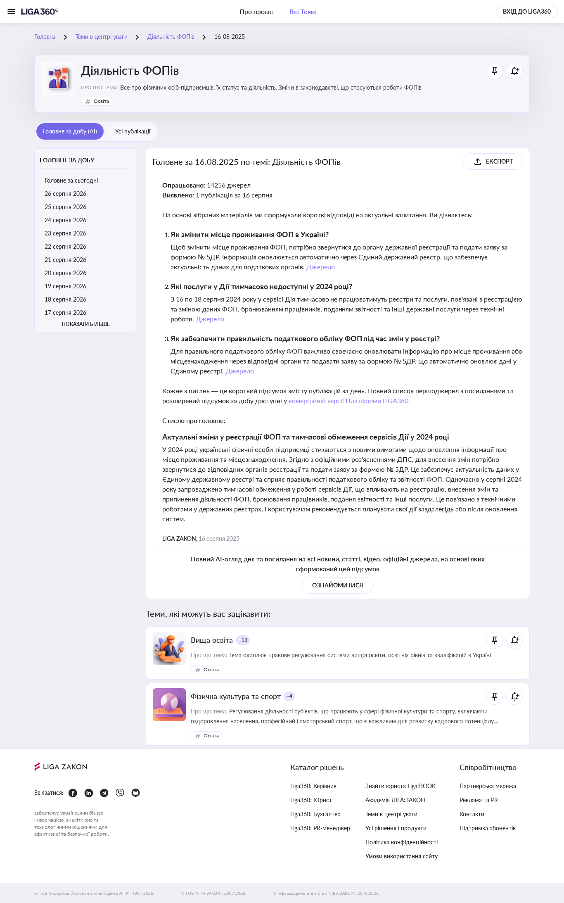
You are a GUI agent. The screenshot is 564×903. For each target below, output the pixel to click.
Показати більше (86, 324)
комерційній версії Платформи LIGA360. (349, 400)
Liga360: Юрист (311, 799)
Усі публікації (132, 131)
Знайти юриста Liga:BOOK (400, 785)
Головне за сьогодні (71, 180)
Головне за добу (67, 160)
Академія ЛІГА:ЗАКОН (395, 799)
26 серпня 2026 (65, 193)
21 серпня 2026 (65, 259)
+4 (289, 696)
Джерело (320, 267)
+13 (243, 640)
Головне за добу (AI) (70, 131)
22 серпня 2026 (65, 246)
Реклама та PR (479, 799)
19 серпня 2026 (65, 286)
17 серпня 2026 (65, 312)
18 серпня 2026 (65, 299)
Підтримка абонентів (488, 828)
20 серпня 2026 (65, 272)
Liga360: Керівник (313, 785)
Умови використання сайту (401, 856)
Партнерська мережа (488, 785)
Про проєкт (257, 11)
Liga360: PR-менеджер (320, 828)
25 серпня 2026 (65, 206)
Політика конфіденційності (401, 842)
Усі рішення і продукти (396, 828)
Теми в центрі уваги (391, 813)
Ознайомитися (337, 585)
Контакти (472, 813)
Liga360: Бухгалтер (315, 813)
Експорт (499, 161)
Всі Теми (302, 11)
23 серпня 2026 (65, 233)
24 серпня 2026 (65, 219)
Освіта (101, 101)
